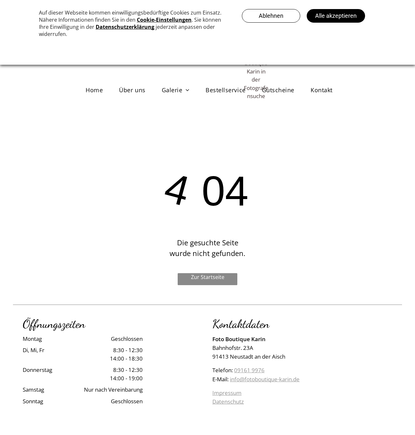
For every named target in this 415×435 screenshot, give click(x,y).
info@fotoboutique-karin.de (265, 379)
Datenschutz (228, 401)
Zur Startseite (207, 277)
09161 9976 (249, 370)
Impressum (227, 392)
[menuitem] (94, 90)
